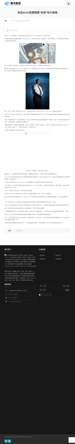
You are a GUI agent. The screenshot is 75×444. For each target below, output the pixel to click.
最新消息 (19, 231)
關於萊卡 (42, 255)
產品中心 (58, 255)
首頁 (6, 20)
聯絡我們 (58, 259)
